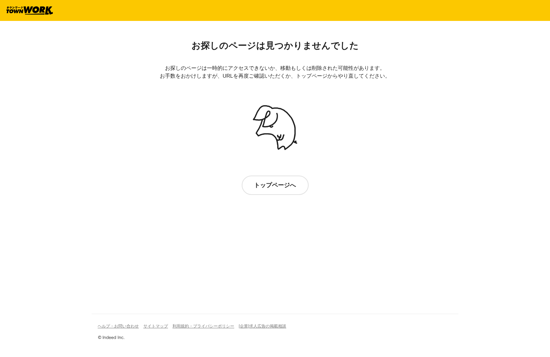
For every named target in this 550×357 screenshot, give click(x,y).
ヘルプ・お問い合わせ (118, 326)
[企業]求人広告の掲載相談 (262, 326)
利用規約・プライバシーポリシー (203, 326)
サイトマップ (155, 326)
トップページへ (275, 185)
